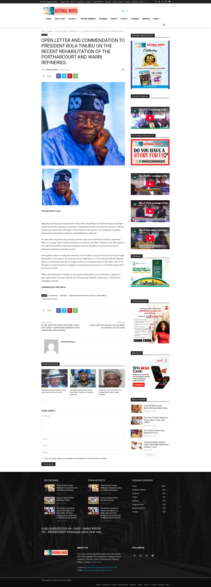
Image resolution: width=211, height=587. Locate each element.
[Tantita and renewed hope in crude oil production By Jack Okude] (54, 378)
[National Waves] (43, 69)
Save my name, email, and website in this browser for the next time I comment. (75, 458)
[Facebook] (155, 1)
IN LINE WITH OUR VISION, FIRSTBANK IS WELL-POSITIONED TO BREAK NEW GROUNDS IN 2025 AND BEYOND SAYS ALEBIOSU (60, 327)
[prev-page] (42, 400)
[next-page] (46, 400)
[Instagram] (159, 1)
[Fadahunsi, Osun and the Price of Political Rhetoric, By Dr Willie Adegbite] (112, 378)
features (50, 31)
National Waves (52, 69)
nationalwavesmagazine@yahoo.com (97, 570)
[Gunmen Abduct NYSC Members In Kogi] (49, 500)
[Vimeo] (165, 1)
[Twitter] (162, 1)
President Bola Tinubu (49, 299)
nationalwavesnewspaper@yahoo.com (102, 567)
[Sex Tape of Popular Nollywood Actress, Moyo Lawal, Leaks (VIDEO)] (136, 420)
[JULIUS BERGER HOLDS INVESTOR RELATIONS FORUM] (136, 409)
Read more (96, 562)
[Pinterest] (69, 76)
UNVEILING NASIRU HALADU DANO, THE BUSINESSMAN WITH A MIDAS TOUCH (156, 444)
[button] (164, 25)
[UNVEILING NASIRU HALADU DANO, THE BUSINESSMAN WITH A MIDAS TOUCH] (136, 445)
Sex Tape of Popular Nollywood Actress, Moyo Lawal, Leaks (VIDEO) (156, 420)
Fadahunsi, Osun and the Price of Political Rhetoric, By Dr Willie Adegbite (110, 392)
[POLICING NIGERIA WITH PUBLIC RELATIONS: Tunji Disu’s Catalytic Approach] (83, 378)
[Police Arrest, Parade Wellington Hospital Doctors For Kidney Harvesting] (49, 488)
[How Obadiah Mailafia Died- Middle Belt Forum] (136, 433)
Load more (149, 455)
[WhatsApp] (75, 76)
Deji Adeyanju (53, 295)
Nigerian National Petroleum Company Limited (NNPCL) (88, 295)
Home (43, 31)
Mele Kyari (63, 295)
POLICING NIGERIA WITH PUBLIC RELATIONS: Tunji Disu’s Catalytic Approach (81, 392)
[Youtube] (169, 1)
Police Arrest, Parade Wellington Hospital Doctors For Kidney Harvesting (67, 487)
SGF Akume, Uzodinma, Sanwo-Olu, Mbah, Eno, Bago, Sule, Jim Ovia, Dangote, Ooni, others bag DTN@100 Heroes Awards (67, 513)
